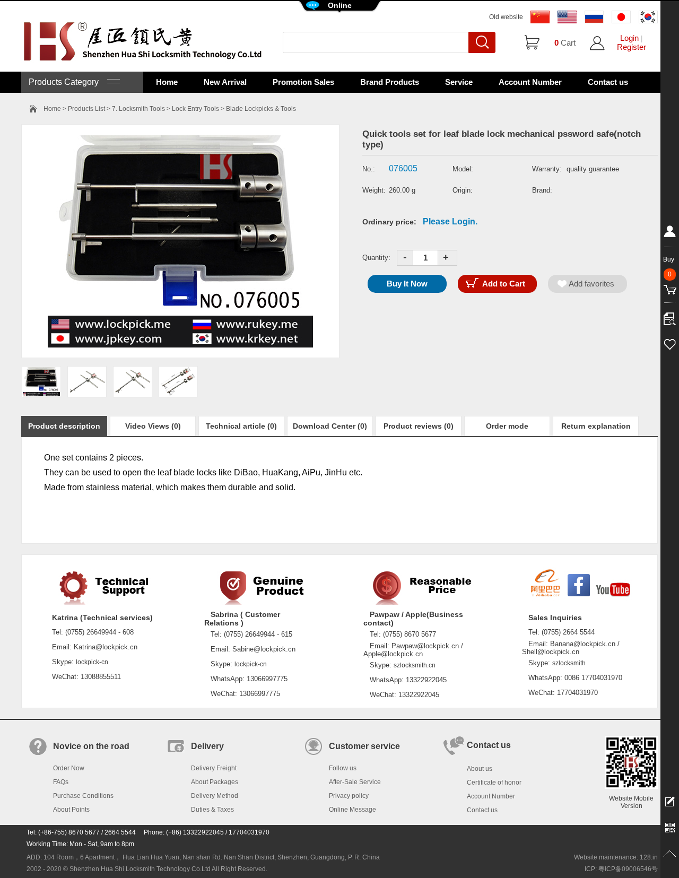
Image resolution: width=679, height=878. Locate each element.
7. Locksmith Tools (138, 108)
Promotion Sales (303, 81)
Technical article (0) (241, 426)
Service (459, 81)
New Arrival (225, 81)
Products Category (68, 81)
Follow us (342, 768)
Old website (506, 17)
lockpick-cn (92, 662)
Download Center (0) (330, 426)
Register (631, 46)
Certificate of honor (494, 782)
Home (167, 81)
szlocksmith (569, 663)
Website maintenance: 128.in (616, 857)
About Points (71, 809)
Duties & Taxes (212, 809)
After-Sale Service (355, 782)
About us (479, 768)
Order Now (68, 768)
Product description (64, 426)
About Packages (214, 782)
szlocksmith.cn (415, 665)
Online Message (352, 809)
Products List (86, 108)
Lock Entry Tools (195, 108)
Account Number (530, 81)
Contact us (608, 81)
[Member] (669, 233)
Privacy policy (349, 795)
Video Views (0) (153, 426)
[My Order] (669, 316)
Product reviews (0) (419, 426)
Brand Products (389, 81)
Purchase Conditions (83, 795)
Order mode (507, 426)
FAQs (60, 782)
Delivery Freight (214, 768)
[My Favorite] (669, 342)
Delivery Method (214, 795)
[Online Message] (669, 801)
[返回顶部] (669, 854)
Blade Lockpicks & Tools (261, 108)
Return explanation (596, 426)
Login (629, 37)
